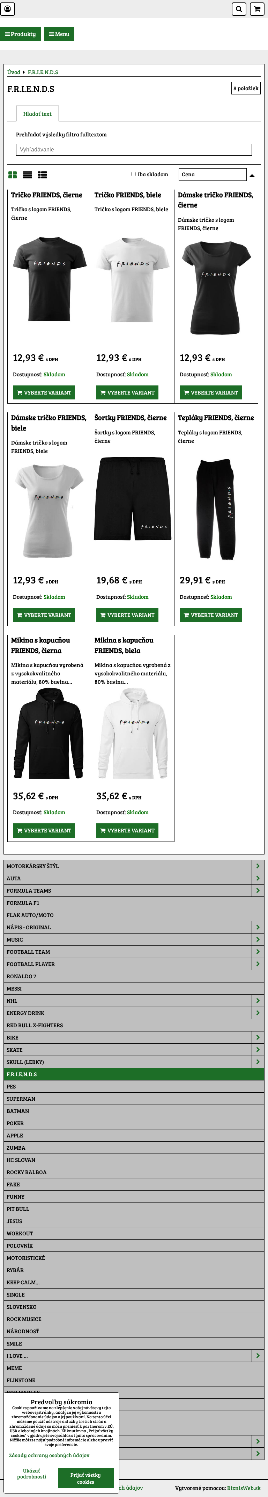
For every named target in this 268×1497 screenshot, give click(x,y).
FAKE (13, 1184)
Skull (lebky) (25, 1061)
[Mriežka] (12, 177)
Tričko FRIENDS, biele (128, 194)
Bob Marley (23, 1392)
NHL (12, 1000)
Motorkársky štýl (33, 866)
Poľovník (20, 1245)
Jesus (14, 1221)
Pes (11, 1086)
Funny (15, 1196)
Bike (12, 1037)
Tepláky (18, 1453)
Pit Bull (18, 1208)
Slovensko (22, 1306)
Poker (15, 1123)
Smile (14, 1343)
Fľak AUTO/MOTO (30, 914)
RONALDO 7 (21, 976)
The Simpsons (25, 1404)
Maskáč (18, 1429)
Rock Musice (24, 1318)
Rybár (15, 1269)
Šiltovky (19, 1441)
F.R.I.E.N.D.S (22, 1074)
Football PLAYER (31, 963)
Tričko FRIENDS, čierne (46, 194)
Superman (21, 1098)
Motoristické (26, 1257)
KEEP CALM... (23, 1282)
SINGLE (16, 1294)
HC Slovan (21, 1159)
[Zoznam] (27, 177)
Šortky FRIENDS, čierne (131, 417)
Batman (18, 1110)
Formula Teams (29, 890)
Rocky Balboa (27, 1172)
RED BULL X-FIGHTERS (35, 1025)
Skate (15, 1049)
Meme (14, 1367)
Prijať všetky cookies (85, 1478)
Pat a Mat (20, 1416)
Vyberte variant (46, 392)
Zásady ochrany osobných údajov (49, 1455)
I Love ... (17, 1355)
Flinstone (21, 1380)
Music (15, 939)
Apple (15, 1135)
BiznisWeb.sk (244, 1487)
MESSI (14, 988)
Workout (20, 1233)
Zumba (16, 1147)
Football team (28, 951)
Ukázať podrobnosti (31, 1473)
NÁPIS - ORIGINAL (29, 927)
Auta (14, 878)
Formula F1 (23, 902)
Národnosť (23, 1331)
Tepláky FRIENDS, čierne (216, 417)
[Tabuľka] (42, 177)
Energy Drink (25, 1012)
